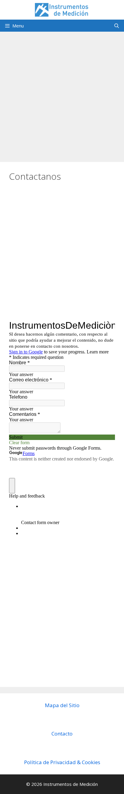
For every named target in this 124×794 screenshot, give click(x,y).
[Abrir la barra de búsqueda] (116, 26)
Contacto (62, 733)
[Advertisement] (62, 94)
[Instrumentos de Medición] (62, 9)
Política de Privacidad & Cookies (62, 762)
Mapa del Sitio (62, 705)
